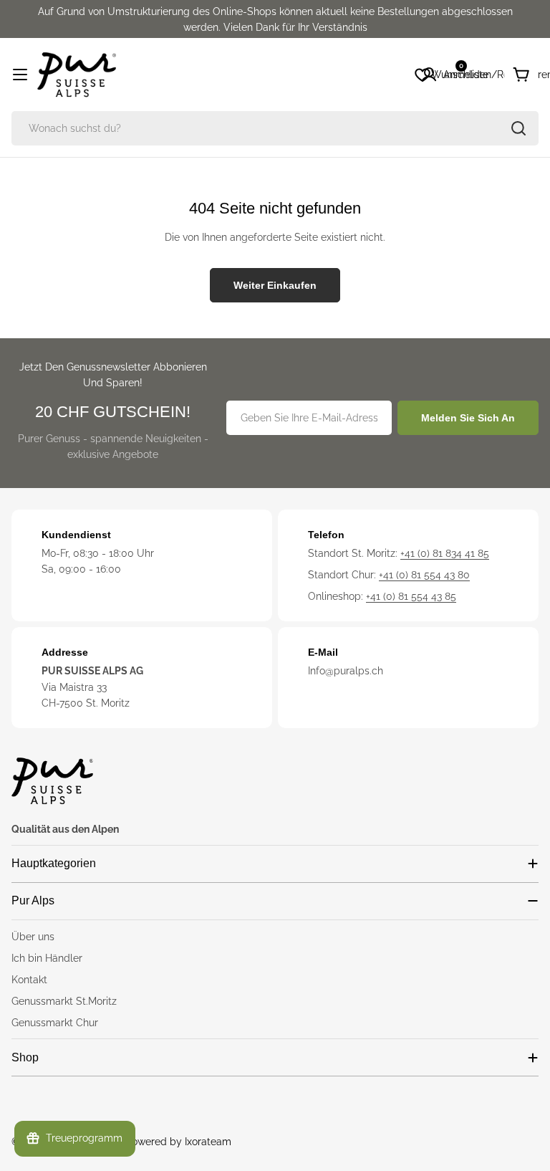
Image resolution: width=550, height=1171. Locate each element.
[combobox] (275, 128)
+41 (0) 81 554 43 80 (424, 574)
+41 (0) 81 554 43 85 (411, 596)
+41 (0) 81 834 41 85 (444, 553)
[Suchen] (518, 128)
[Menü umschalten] (20, 74)
